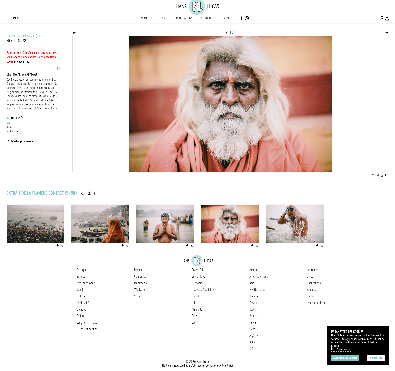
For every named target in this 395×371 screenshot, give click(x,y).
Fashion (81, 316)
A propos (206, 18)
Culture (81, 296)
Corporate (140, 276)
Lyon (194, 322)
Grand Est (197, 270)
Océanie (253, 296)
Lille (194, 303)
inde (9, 127)
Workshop (140, 290)
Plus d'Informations (341, 349)
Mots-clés (17, 118)
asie (8, 123)
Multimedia (140, 283)
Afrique (253, 270)
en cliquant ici (22, 61)
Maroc (253, 329)
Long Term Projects (88, 322)
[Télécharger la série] (89, 193)
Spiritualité (83, 303)
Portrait (138, 270)
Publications (184, 18)
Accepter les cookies (345, 358)
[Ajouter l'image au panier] (377, 175)
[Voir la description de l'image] (382, 175)
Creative (81, 309)
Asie (251, 283)
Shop (137, 296)
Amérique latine (258, 276)
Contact (225, 18)
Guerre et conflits (87, 329)
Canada (253, 303)
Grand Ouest (199, 276)
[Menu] (9, 18)
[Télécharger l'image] (373, 175)
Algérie (253, 336)
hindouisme (12, 131)
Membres (146, 18)
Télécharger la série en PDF (25, 141)
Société (81, 276)
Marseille (197, 309)
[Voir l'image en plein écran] (386, 175)
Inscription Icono (316, 303)
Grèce (252, 349)
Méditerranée (257, 290)
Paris (195, 316)
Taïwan (253, 322)
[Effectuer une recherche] (381, 18)
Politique (82, 270)
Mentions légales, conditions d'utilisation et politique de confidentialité (197, 366)
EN (58, 68)
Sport (80, 290)
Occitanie (197, 283)
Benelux (254, 316)
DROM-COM (199, 296)
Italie (252, 342)
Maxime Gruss (17, 40)
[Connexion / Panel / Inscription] (387, 18)
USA (251, 309)
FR (54, 68)
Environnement (86, 283)
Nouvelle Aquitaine (203, 290)
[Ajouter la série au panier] (95, 193)
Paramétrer (376, 358)
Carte (164, 18)
